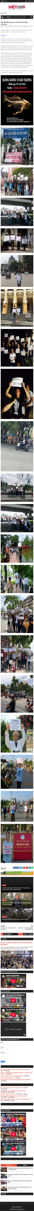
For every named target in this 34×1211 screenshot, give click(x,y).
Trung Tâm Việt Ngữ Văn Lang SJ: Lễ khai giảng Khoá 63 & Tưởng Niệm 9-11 (20, 1175)
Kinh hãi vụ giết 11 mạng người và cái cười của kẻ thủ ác (14, 1096)
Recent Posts (9, 1165)
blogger (20, 934)
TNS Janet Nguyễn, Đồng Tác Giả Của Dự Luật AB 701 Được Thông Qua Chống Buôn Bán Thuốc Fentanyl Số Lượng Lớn (16, 888)
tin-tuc (29, 27)
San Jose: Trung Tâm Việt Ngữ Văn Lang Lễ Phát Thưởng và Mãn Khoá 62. (16, 943)
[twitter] (30, 1)
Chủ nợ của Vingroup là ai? (7, 1078)
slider (25, 27)
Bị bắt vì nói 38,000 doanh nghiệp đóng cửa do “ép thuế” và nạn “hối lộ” (16, 1073)
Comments (25, 1165)
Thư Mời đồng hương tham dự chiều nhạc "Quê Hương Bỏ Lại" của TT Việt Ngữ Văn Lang (20, 1168)
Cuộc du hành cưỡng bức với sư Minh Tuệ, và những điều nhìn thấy (16, 1099)
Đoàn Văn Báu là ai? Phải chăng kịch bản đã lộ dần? (13, 1091)
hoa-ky (4, 885)
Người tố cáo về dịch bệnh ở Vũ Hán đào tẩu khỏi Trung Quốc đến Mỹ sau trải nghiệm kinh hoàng (16, 903)
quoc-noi (21, 27)
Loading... (3, 1107)
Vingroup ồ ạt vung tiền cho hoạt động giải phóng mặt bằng (15, 1079)
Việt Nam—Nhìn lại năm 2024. (8, 1094)
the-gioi (4, 916)
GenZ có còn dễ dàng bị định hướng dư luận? (11, 1076)
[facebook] (28, 1)
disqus (25, 934)
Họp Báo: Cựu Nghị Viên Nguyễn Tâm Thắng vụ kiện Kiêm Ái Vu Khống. (20, 1181)
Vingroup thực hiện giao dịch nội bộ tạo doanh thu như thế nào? (15, 1070)
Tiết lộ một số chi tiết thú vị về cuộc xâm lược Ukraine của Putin (15, 919)
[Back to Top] (21, 1207)
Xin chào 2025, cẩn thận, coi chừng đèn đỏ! (11, 1087)
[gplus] (32, 1)
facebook (30, 934)
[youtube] (26, 1)
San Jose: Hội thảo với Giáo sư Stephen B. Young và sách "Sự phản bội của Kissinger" (19, 1187)
